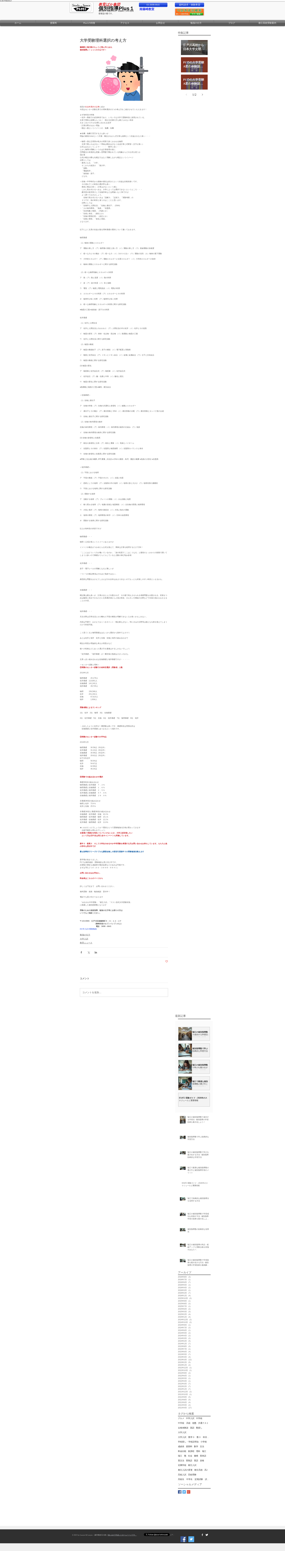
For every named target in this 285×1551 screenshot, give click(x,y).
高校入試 (182, 1475)
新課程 (191, 1451)
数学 (196, 1446)
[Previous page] (186, 94)
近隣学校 (182, 1465)
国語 (192, 1428)
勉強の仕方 (85, 935)
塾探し (199, 1428)
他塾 (194, 1423)
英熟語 (189, 1460)
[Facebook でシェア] (81, 952)
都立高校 (198, 1470)
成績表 (181, 1446)
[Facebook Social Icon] (183, 1539)
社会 (190, 1456)
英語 (196, 1460)
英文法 (181, 1460)
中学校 (199, 1418)
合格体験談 (183, 1428)
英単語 (203, 1456)
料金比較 (182, 1451)
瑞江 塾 (182, 1456)
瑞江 (204, 1451)
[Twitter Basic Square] (184, 1492)
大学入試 (84, 939)
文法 (202, 1446)
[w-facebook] (202, 1534)
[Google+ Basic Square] (188, 1492)
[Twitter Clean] (206, 1534)
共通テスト (203, 1423)
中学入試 (190, 1418)
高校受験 (192, 1475)
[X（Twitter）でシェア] (88, 952)
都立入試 (192, 1465)
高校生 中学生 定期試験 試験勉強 (194, 1479)
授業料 (189, 1446)
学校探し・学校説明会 (188, 1442)
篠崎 (196, 1456)
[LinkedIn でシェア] (95, 952)
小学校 (204, 1442)
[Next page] (202, 94)
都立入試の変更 (185, 1470)
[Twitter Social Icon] (191, 1539)
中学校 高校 (184, 1423)
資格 (202, 1460)
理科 (198, 1451)
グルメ (181, 1418)
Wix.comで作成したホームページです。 (122, 1535)
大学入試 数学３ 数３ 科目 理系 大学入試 (194, 1437)
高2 (206, 1470)
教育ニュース (86, 943)
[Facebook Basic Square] (179, 1492)
